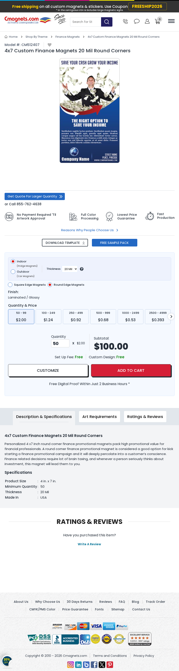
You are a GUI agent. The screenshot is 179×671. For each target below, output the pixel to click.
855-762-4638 (29, 204)
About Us (21, 602)
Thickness (53, 269)
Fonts (99, 609)
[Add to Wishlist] (49, 45)
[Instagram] (70, 664)
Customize (48, 370)
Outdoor (25, 274)
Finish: (13, 292)
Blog (135, 602)
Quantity (58, 336)
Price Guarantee (75, 609)
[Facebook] (94, 664)
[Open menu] (171, 21)
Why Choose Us (47, 602)
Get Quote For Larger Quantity (32, 196)
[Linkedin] (78, 664)
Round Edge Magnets (69, 285)
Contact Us (141, 609)
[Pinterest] (110, 664)
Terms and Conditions (110, 656)
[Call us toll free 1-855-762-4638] (125, 21)
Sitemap (117, 609)
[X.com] (102, 664)
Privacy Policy (144, 656)
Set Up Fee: (65, 357)
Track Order (155, 602)
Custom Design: (102, 357)
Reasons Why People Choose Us (87, 230)
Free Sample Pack (114, 242)
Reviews (105, 602)
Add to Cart (131, 370)
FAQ (122, 602)
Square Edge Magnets (30, 285)
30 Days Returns (80, 602)
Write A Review (89, 544)
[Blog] (86, 664)
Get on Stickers (7, 661)
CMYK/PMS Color (42, 609)
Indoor (27, 264)
